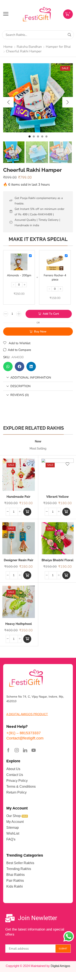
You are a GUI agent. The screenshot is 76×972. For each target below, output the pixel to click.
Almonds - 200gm (19, 275)
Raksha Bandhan (29, 46)
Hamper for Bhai (58, 46)
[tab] (38, 377)
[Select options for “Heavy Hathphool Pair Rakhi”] (27, 639)
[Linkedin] (25, 750)
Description (20, 386)
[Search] (69, 35)
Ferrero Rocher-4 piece (55, 277)
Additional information (30, 377)
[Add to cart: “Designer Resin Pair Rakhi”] (27, 575)
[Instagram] (17, 750)
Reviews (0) (19, 395)
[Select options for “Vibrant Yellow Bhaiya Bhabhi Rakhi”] (66, 512)
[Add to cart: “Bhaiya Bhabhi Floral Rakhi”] (66, 575)
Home (8, 46)
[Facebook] (8, 750)
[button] (5, 14)
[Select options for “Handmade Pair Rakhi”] (27, 512)
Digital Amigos (60, 966)
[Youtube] (33, 750)
